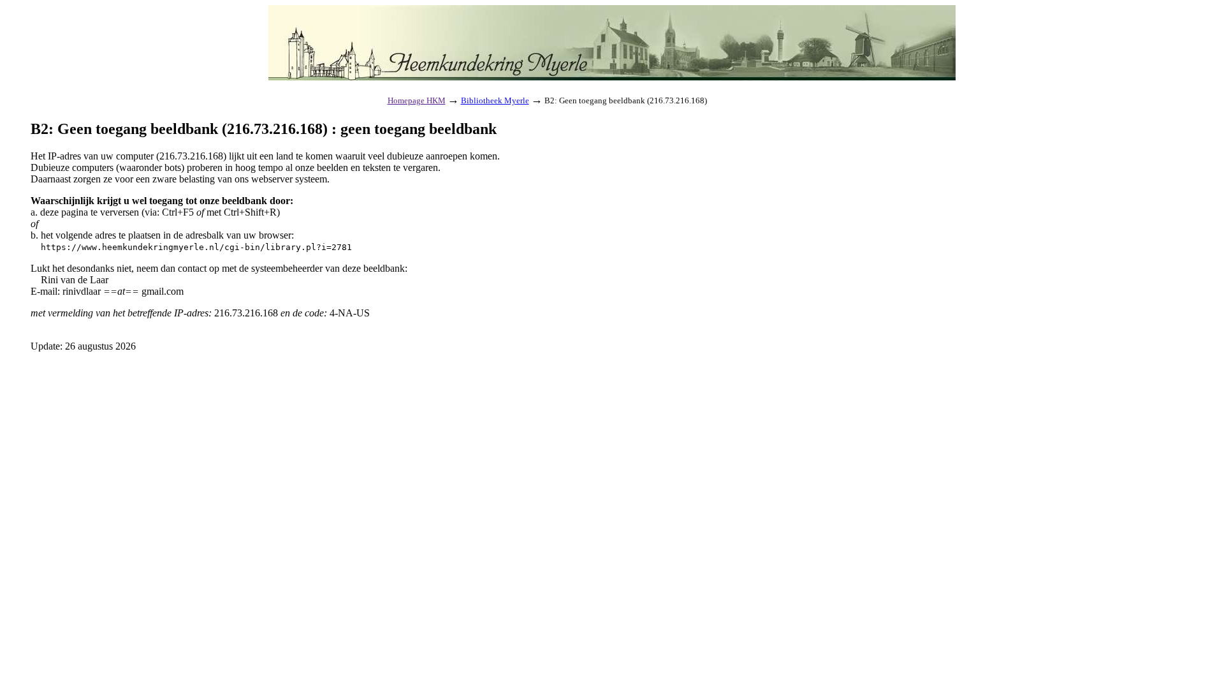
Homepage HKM (417, 100)
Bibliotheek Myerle (495, 100)
